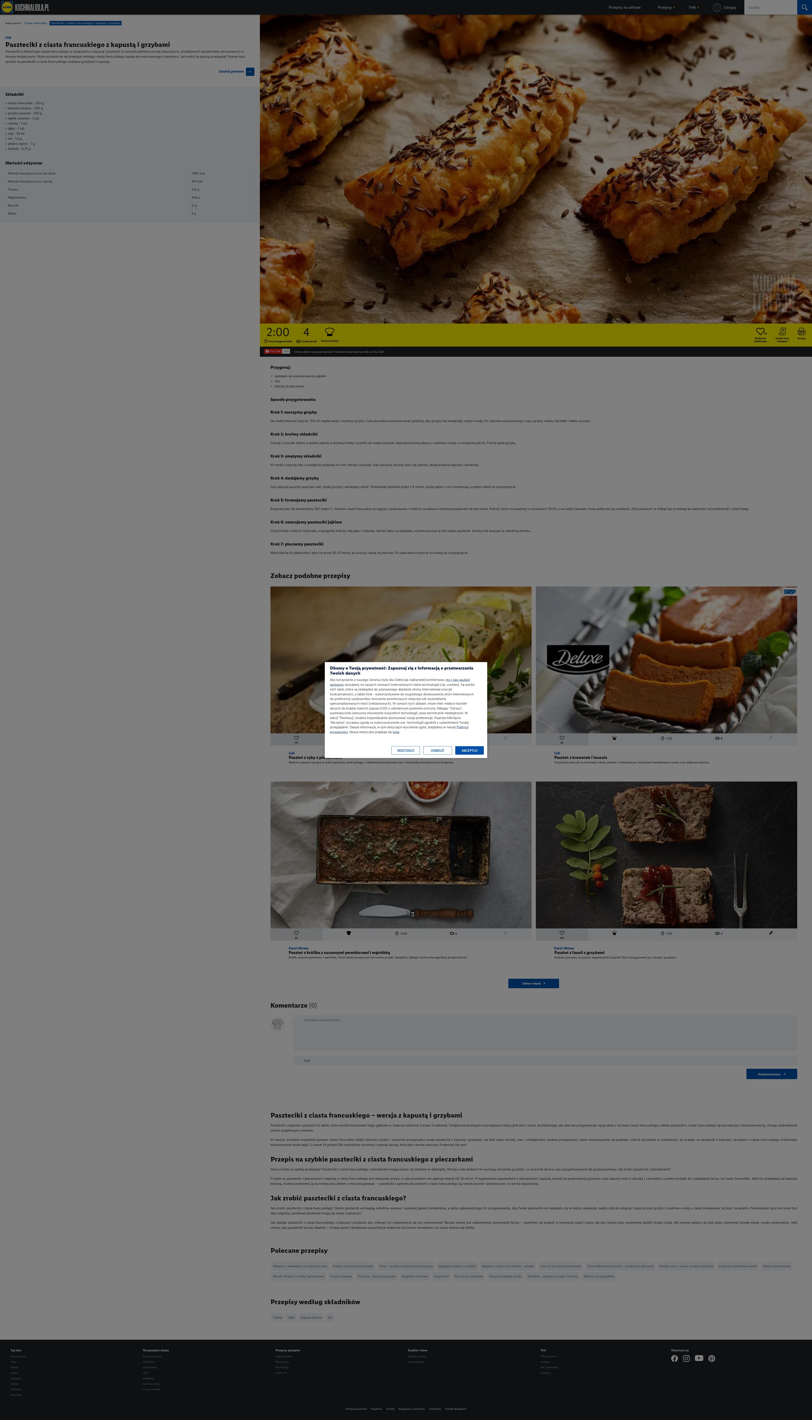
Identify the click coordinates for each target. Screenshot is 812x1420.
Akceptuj (469, 750)
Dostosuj (405, 750)
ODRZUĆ (437, 750)
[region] (406, 710)
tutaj (396, 732)
